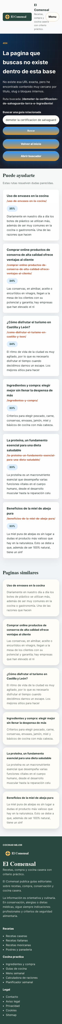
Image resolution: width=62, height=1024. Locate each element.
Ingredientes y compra (20, 964)
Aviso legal (13, 1001)
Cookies (11, 1010)
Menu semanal (15, 973)
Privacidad (13, 1006)
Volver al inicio (31, 144)
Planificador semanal (19, 982)
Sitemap (11, 1015)
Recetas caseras (16, 936)
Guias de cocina (16, 968)
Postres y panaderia (19, 949)
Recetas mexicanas (18, 945)
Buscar (31, 130)
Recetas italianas (17, 940)
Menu (52, 16)
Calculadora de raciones (22, 977)
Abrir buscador (31, 156)
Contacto (12, 996)
